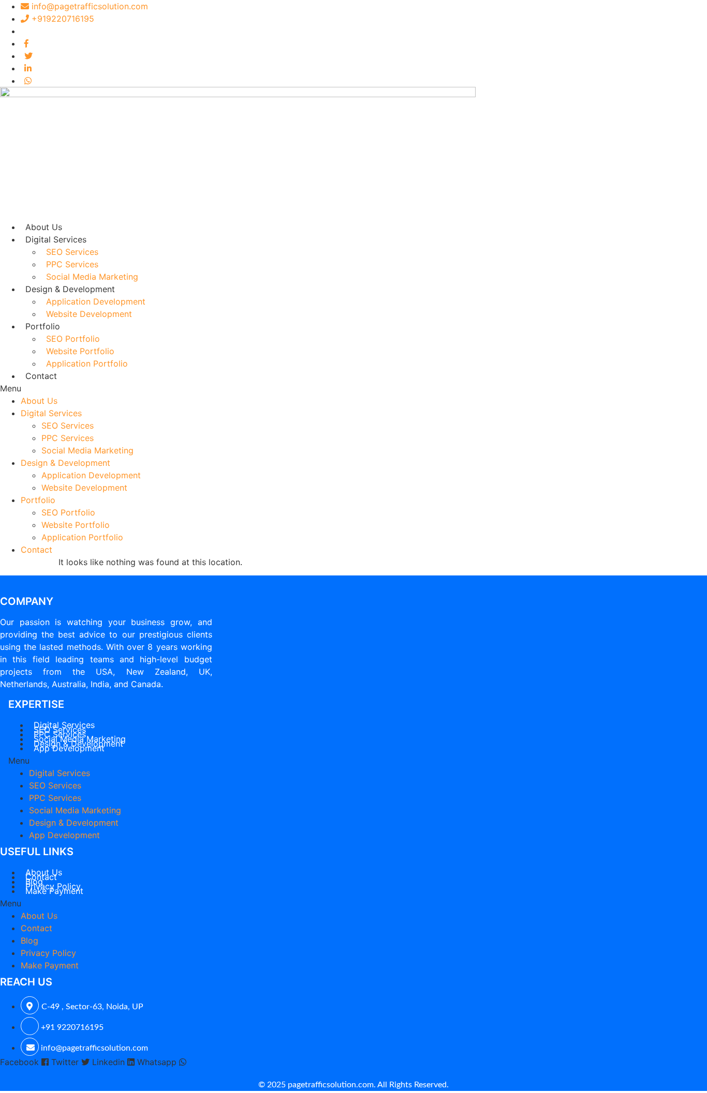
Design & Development (70, 289)
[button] (353, 388)
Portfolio (42, 326)
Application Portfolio (87, 363)
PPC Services (72, 264)
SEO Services (72, 252)
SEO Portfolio (73, 338)
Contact (41, 376)
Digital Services (55, 239)
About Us (43, 227)
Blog (29, 940)
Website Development (89, 314)
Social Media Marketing (92, 276)
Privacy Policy (48, 953)
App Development (69, 748)
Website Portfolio (80, 351)
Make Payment (54, 891)
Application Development (95, 301)
